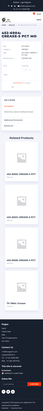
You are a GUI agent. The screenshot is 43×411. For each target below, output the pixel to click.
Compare (13, 87)
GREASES (12, 25)
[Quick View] (34, 145)
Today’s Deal (6, 331)
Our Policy (5, 341)
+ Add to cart (30, 177)
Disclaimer (5, 408)
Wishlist (16, 2)
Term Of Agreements (9, 338)
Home (4, 25)
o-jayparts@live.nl (8, 355)
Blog (3, 335)
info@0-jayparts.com (9, 352)
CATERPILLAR (26, 58)
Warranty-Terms (16, 408)
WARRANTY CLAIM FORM (14, 373)
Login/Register (25, 2)
